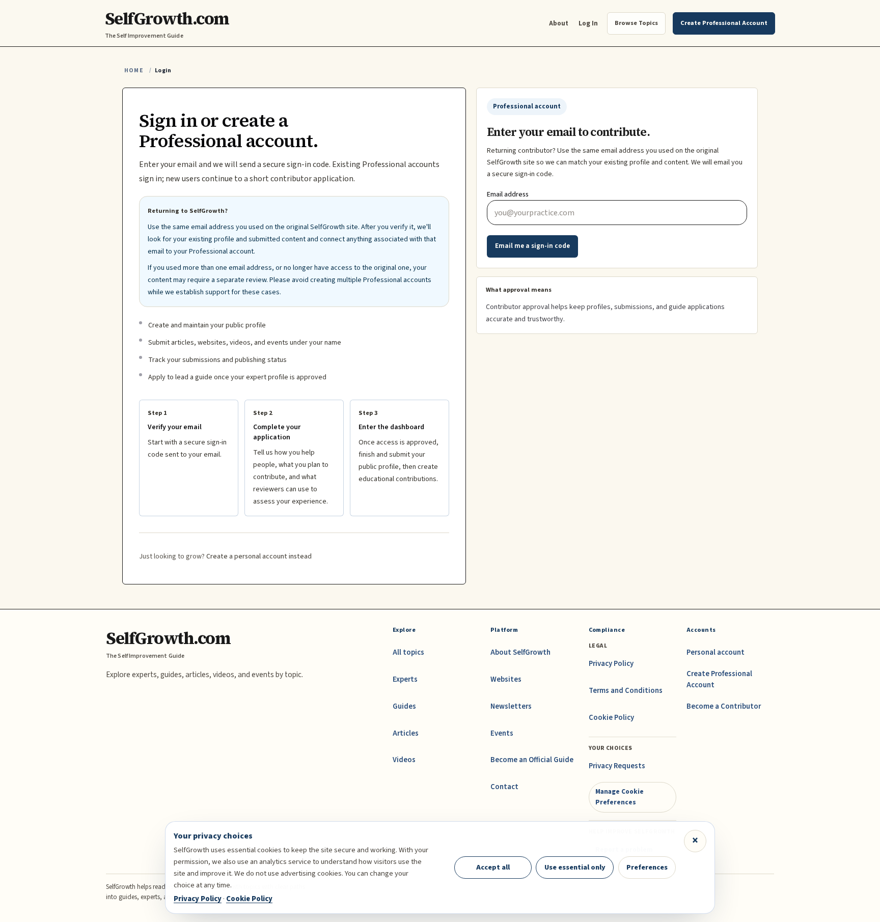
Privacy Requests (617, 766)
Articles (406, 733)
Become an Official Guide (531, 760)
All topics (408, 652)
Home (134, 70)
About (558, 23)
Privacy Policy (611, 663)
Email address (508, 194)
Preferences (647, 867)
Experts (405, 679)
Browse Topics (636, 22)
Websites (505, 679)
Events (501, 733)
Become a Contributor (723, 706)
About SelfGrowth (520, 652)
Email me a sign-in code (532, 245)
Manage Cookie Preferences (619, 796)
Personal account (715, 652)
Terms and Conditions (626, 690)
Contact (504, 786)
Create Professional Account (719, 679)
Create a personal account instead (259, 556)
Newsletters (511, 706)
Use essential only (575, 867)
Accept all (493, 867)
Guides (404, 706)
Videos (404, 760)
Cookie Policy (611, 717)
